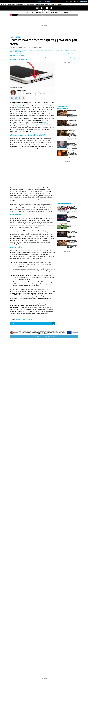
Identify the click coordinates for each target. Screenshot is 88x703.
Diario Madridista (64, 12)
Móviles (24, 319)
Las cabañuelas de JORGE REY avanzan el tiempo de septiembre (20, 4)
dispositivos (19, 106)
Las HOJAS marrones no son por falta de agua (35, 4)
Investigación (38, 12)
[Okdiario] (44, 7)
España (21, 12)
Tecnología (29, 319)
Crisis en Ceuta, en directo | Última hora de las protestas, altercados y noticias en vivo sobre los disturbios (41, 15)
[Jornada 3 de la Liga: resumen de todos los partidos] (62, 226)
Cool (43, 12)
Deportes (31, 12)
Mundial (47, 12)
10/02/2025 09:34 (21, 95)
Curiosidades (19, 319)
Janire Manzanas (21, 90)
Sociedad (57, 12)
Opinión (52, 12)
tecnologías (37, 104)
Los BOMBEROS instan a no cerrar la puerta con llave (54, 4)
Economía (26, 12)
